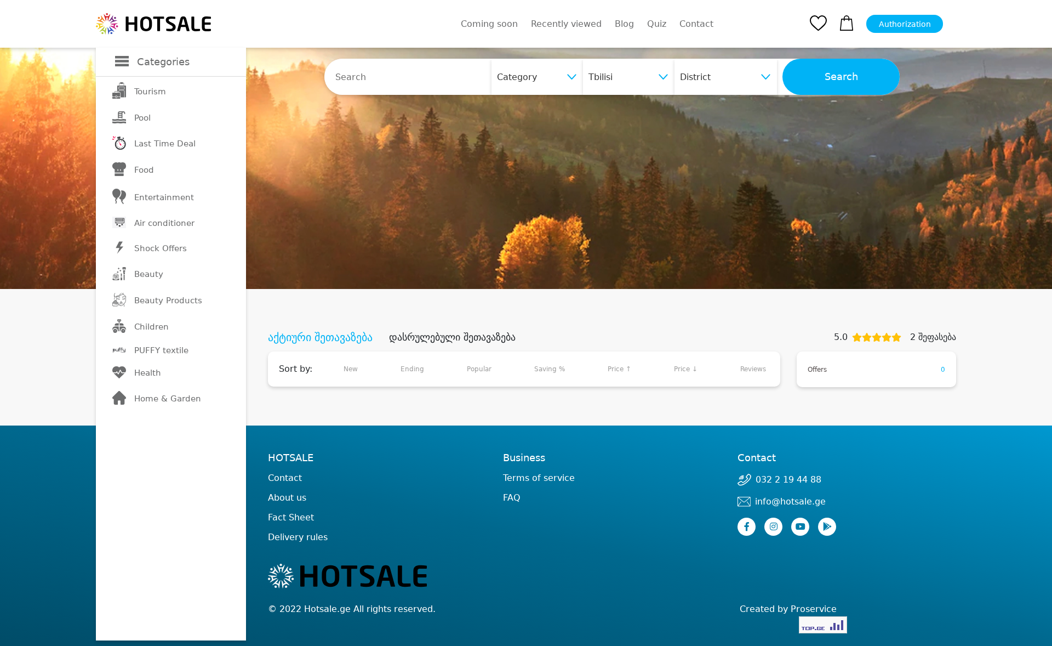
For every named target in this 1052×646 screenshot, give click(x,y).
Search (841, 77)
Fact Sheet (291, 517)
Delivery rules (298, 537)
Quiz (656, 24)
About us (287, 497)
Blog (624, 24)
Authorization (905, 24)
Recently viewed (566, 24)
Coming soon (489, 24)
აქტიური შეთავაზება (320, 337)
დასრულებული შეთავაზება (452, 337)
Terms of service (539, 478)
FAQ (512, 497)
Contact (696, 24)
